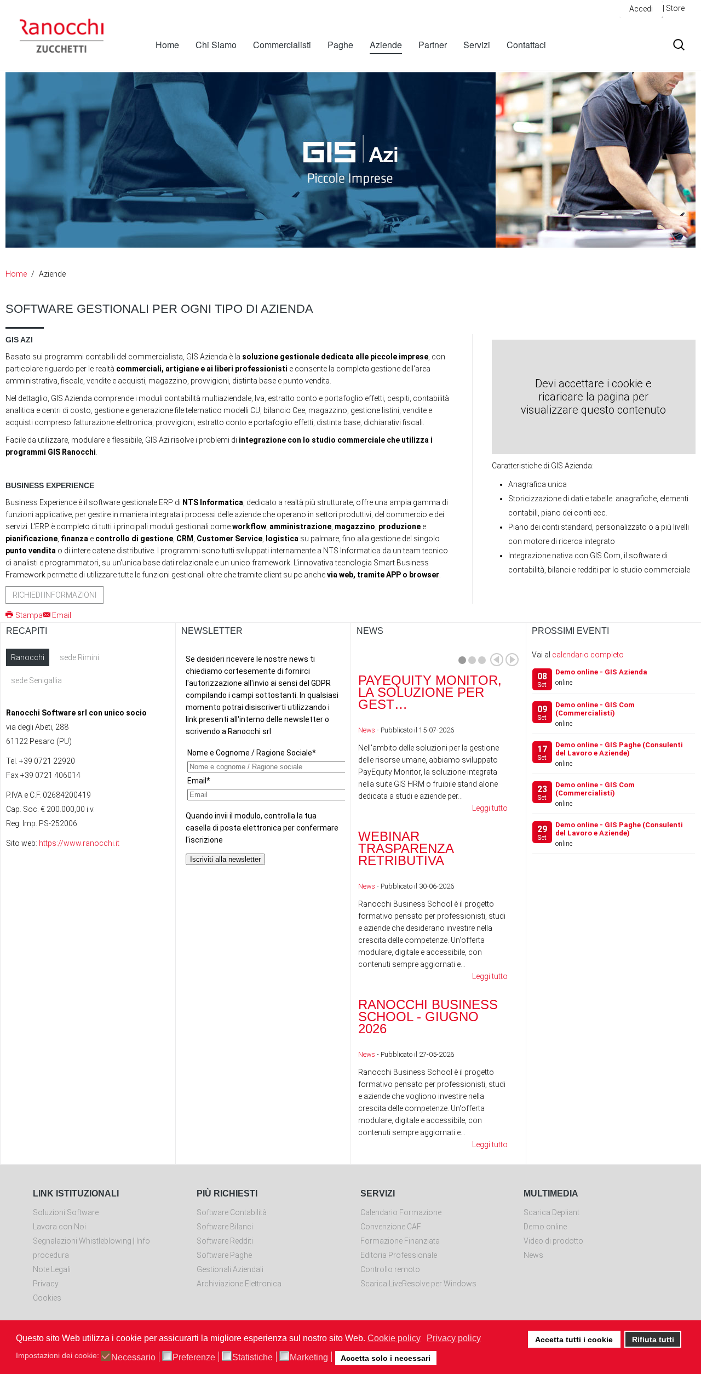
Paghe (340, 44)
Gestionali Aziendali (230, 1269)
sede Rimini (79, 657)
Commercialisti (282, 44)
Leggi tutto (490, 808)
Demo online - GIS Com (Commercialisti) (595, 709)
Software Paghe (224, 1255)
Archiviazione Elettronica (239, 1283)
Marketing (309, 1357)
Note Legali (52, 1269)
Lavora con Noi (59, 1226)
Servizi (476, 44)
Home (167, 44)
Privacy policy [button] (454, 1338)
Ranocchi (27, 657)
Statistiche (252, 1357)
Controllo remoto (390, 1269)
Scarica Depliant (551, 1212)
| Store (674, 8)
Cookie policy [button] (394, 1338)
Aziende (386, 44)
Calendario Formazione (400, 1212)
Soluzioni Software (66, 1212)
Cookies (47, 1297)
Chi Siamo (216, 44)
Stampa (29, 615)
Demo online (545, 1226)
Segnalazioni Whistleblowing (82, 1240)
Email (61, 615)
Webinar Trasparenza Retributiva (405, 848)
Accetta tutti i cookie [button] (574, 1339)
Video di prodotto (553, 1240)
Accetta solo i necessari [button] (385, 1358)
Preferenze (194, 1357)
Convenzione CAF (390, 1226)
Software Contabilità (232, 1212)
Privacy (46, 1283)
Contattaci (526, 44)
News (366, 730)
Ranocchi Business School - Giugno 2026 (428, 1016)
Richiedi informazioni (54, 595)
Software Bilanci (225, 1226)
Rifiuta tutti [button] (653, 1339)
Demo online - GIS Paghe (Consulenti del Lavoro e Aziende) (619, 749)
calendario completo (588, 654)
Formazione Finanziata (400, 1240)
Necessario (133, 1357)
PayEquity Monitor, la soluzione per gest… (430, 692)
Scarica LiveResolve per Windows (418, 1283)
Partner (432, 44)
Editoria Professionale (398, 1255)
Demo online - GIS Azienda (601, 672)
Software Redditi (225, 1240)
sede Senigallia (36, 680)
